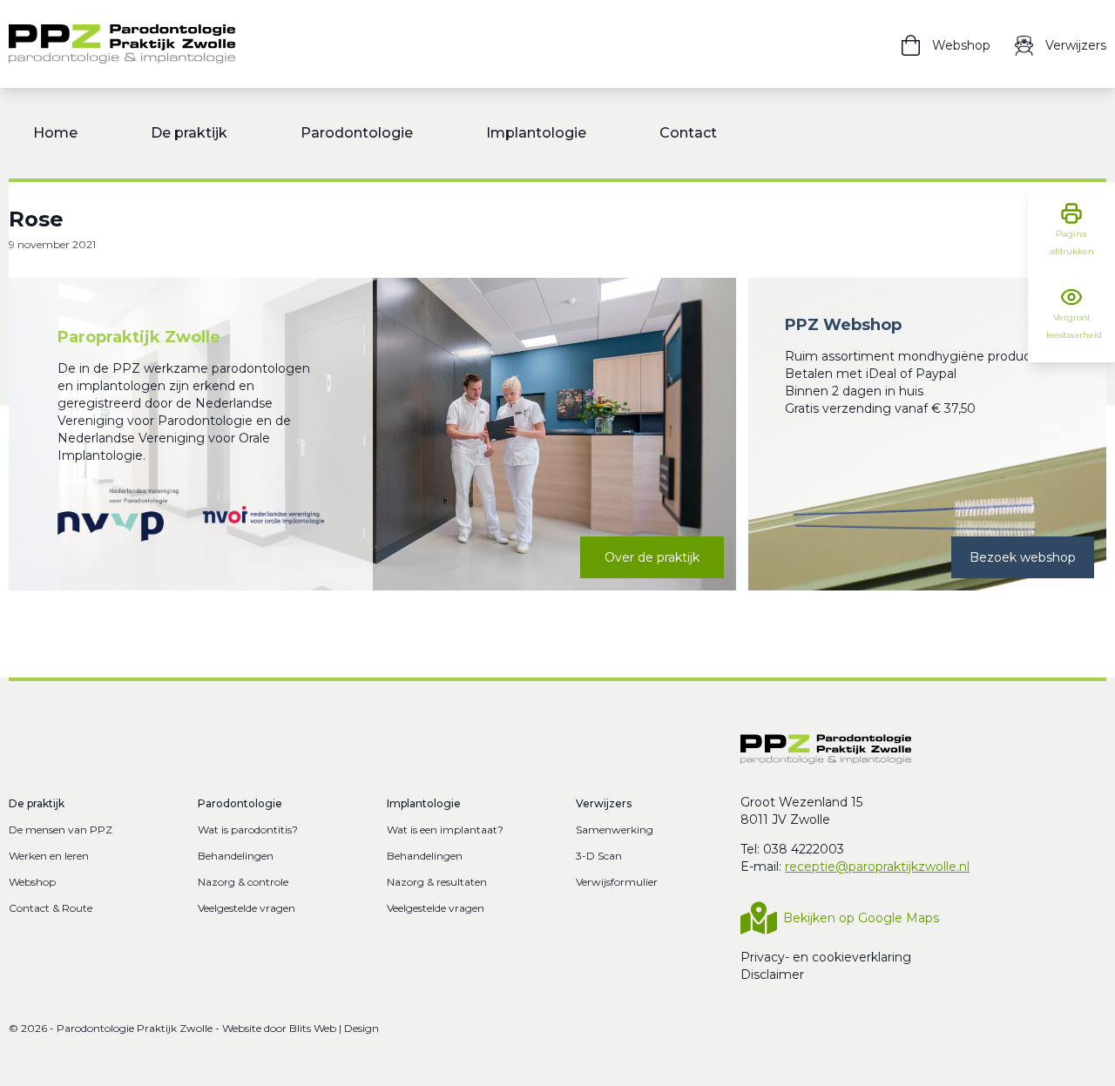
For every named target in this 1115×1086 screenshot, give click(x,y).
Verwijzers (604, 803)
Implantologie (536, 133)
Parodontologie (357, 133)
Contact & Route (50, 907)
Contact (688, 133)
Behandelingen (236, 855)
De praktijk (189, 133)
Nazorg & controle (243, 881)
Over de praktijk (652, 557)
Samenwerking (614, 829)
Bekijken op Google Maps (861, 918)
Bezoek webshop (1023, 557)
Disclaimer (772, 974)
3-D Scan (599, 855)
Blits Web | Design (334, 1028)
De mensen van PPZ (60, 829)
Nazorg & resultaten (437, 881)
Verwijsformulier (617, 881)
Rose (36, 219)
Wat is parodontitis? (248, 829)
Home (55, 133)
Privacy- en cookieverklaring (825, 957)
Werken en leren (49, 855)
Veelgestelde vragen (246, 907)
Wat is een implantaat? (445, 829)
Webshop (32, 881)
